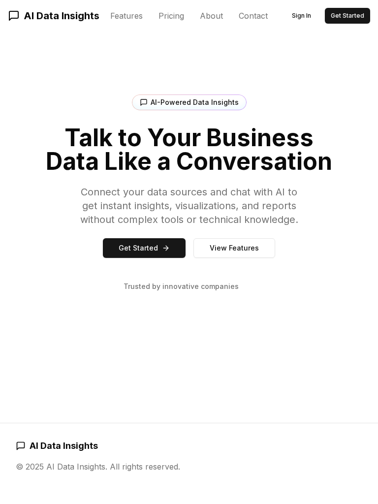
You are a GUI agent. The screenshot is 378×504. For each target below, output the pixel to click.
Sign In (301, 15)
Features (126, 16)
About (211, 16)
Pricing (171, 16)
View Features (234, 248)
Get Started (347, 15)
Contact (253, 16)
